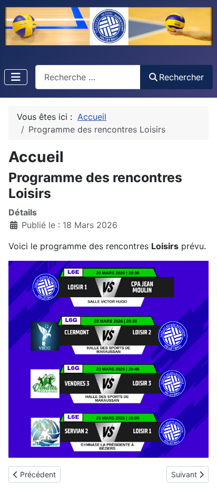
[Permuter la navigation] (15, 77)
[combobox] (88, 77)
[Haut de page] (199, 471)
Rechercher (181, 77)
